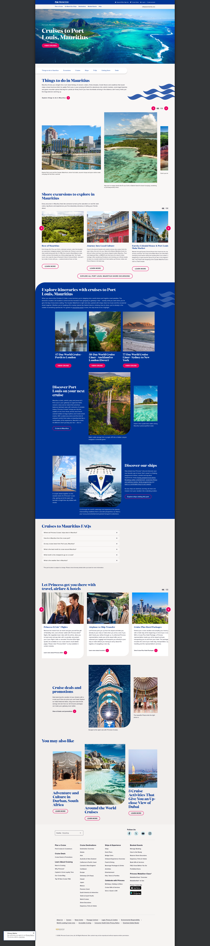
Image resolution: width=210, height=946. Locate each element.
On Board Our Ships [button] (71, 6)
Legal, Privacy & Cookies (110, 920)
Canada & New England (87, 865)
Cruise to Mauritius (62, 428)
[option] (71, 150)
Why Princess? (59, 869)
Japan (82, 882)
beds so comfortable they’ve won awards (138, 484)
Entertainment (109, 872)
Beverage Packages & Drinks (114, 865)
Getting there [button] (106, 70)
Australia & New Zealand (88, 859)
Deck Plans (108, 852)
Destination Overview (87, 849)
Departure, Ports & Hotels (88, 906)
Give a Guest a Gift (111, 891)
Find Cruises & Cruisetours (63, 849)
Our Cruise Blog (60, 875)
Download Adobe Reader (131, 923)
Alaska (82, 852)
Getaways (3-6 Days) (87, 876)
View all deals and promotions (62, 711)
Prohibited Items (135, 869)
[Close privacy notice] (33, 933)
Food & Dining (109, 862)
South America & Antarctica (89, 892)
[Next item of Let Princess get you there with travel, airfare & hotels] (168, 609)
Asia (81, 855)
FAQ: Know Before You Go (138, 865)
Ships (107, 849)
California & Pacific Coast (88, 862)
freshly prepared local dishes (146, 478)
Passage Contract (92, 920)
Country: (58, 833)
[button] (50, 45)
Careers (68, 920)
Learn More (50, 266)
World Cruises (84, 899)
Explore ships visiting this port (138, 496)
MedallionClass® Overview (138, 877)
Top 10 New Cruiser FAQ (63, 879)
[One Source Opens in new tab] (60, 930)
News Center (79, 920)
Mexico (82, 886)
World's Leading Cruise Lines (66, 923)
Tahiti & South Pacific (87, 896)
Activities (108, 869)
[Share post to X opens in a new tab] (136, 833)
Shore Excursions (85, 902)
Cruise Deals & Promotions (63, 857)
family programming (145, 482)
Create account (151, 2)
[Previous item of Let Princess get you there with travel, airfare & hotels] (41, 609)
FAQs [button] (95, 70)
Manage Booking (135, 849)
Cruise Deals (135, 2)
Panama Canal (85, 889)
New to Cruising (60, 865)
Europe (82, 872)
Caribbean (83, 869)
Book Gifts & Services (137, 862)
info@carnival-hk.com (148, 7)
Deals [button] (117, 70)
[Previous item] (153, 108)
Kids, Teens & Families (112, 876)
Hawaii (82, 879)
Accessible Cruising (85, 923)
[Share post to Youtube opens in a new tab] (143, 833)
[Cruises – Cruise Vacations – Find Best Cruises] (67, 2)
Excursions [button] (67, 70)
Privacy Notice (30, 935)
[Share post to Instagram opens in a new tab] (150, 833)
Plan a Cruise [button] (59, 6)
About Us (60, 920)
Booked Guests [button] (92, 6)
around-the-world (78, 307)
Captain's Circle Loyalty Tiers (64, 872)
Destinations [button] (82, 6)
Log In (143, 2)
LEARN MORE (60, 811)
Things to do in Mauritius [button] (50, 70)
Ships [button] (87, 70)
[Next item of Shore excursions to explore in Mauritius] (168, 228)
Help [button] (100, 6)
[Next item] (166, 108)
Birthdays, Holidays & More (114, 884)
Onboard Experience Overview (115, 859)
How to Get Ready (136, 852)
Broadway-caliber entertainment (135, 480)
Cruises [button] (77, 70)
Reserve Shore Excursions (138, 855)
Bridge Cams (109, 855)
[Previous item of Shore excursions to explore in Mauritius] (41, 228)
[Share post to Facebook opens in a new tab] (129, 833)
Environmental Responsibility (130, 920)
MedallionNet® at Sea (137, 881)
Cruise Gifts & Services (112, 887)
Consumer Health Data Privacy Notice (107, 923)
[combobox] (72, 833)
